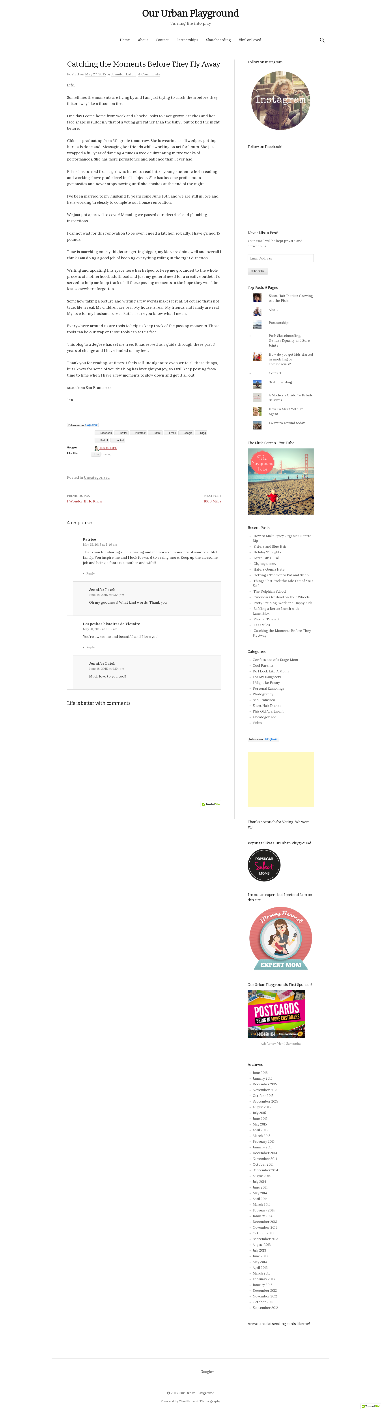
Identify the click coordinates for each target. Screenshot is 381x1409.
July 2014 (259, 1181)
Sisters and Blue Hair (270, 546)
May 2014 (260, 1193)
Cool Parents (263, 665)
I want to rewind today (287, 423)
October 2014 (263, 1164)
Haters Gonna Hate (269, 569)
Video (257, 723)
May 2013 (260, 1262)
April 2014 (260, 1199)
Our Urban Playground (190, 13)
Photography (263, 694)
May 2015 (260, 1124)
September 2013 (265, 1239)
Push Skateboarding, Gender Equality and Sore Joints (289, 340)
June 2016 (260, 1073)
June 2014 (260, 1187)
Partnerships (187, 40)
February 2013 (264, 1279)
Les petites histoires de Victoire (111, 623)
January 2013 (263, 1285)
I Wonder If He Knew (85, 501)
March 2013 (262, 1273)
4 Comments (149, 74)
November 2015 (265, 1090)
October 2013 (263, 1233)
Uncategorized (97, 477)
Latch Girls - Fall (267, 558)
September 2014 (265, 1170)
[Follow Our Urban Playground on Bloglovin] (83, 424)
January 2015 (262, 1147)
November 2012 (265, 1296)
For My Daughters (267, 677)
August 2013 (262, 1245)
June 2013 (260, 1256)
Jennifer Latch (123, 74)
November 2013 (265, 1227)
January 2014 (263, 1216)
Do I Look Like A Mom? (271, 671)
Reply (90, 573)
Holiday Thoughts (267, 552)
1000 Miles (212, 501)
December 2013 (265, 1222)
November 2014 (265, 1159)
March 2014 (262, 1204)
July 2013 (259, 1250)
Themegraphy (210, 1401)
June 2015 (260, 1118)
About (143, 40)
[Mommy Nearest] (281, 938)
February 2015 (264, 1141)
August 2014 (262, 1176)
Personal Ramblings (268, 688)
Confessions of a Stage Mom (275, 660)
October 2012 (263, 1302)
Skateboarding (218, 40)
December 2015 (265, 1084)
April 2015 (260, 1130)
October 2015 (263, 1096)
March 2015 (261, 1136)
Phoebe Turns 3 (266, 619)
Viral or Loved (250, 40)
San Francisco (264, 700)
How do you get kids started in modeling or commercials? (291, 359)
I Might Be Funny (266, 683)
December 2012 (265, 1290)
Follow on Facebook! (265, 146)
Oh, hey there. (265, 564)
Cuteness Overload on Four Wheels (282, 597)
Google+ (207, 1372)
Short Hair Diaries (267, 706)
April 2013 (260, 1267)
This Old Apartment (268, 711)
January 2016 (263, 1078)
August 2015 (262, 1107)
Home (125, 40)
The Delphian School (270, 591)
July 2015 (259, 1113)
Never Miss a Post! (263, 233)
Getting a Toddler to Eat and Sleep (281, 575)
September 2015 (265, 1101)
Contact (162, 40)
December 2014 (265, 1153)
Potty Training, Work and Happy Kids (283, 603)
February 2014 (264, 1210)
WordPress (187, 1401)
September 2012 (265, 1308)
